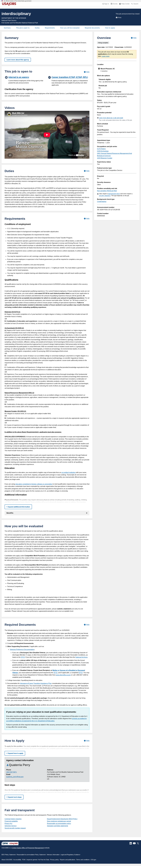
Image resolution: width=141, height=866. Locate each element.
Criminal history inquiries (13, 819)
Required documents (92, 28)
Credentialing (101, 201)
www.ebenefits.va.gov (63, 675)
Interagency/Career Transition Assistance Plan (36, 683)
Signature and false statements (57, 826)
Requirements (50, 28)
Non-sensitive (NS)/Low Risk (107, 191)
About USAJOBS (7, 859)
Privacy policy (54, 859)
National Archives (81, 657)
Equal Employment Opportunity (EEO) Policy (62, 819)
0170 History (101, 149)
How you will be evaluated (69, 28)
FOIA (24, 859)
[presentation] (116, 70)
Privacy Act (8, 823)
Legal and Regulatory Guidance (70, 854)
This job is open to (23, 28)
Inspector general (31, 859)
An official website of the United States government (17, 1)
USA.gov (93, 859)
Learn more (105, 56)
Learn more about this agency (18, 60)
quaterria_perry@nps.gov (15, 777)
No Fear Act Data (43, 859)
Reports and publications (67, 859)
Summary (7, 28)
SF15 (23, 657)
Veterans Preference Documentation (22, 649)
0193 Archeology (103, 151)
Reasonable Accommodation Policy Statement (31, 854)
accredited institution (68, 472)
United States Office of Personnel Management (28, 848)
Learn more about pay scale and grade (111, 118)
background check (114, 193)
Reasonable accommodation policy (59, 823)
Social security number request (15, 828)
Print (119, 17)
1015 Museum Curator (104, 158)
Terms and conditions (83, 859)
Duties (37, 28)
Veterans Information (53, 854)
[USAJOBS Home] (10, 4)
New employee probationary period (59, 821)
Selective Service (10, 826)
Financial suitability (11, 821)
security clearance (104, 195)
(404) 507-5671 (11, 772)
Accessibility (17, 859)
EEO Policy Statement (9, 854)
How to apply (110, 28)
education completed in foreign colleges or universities (33, 484)
